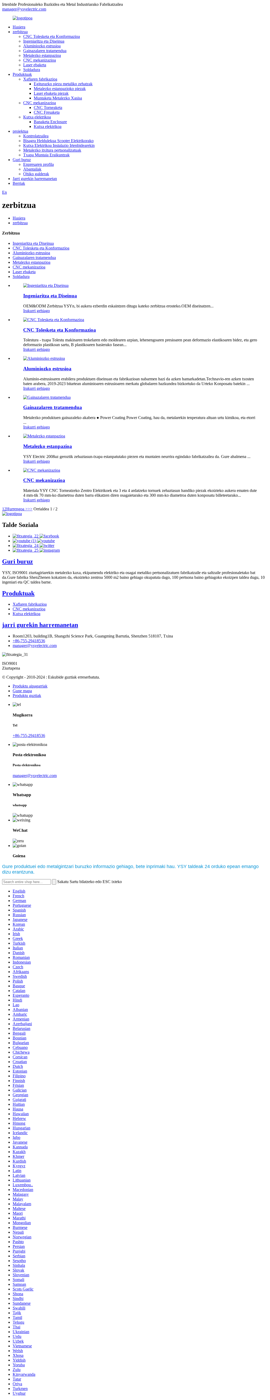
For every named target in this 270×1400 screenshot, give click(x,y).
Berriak (19, 183)
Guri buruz (22, 159)
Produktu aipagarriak (30, 686)
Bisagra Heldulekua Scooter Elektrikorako (58, 140)
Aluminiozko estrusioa (42, 46)
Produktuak (22, 74)
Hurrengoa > (17, 509)
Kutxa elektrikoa (37, 117)
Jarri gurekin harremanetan (35, 178)
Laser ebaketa (34, 65)
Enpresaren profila (38, 164)
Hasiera (19, 27)
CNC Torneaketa (48, 107)
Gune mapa (22, 691)
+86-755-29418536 (29, 641)
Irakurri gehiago (36, 310)
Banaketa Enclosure (50, 121)
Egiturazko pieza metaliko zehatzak (63, 84)
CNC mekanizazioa (39, 60)
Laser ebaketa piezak (51, 93)
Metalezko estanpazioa (42, 55)
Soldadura (31, 69)
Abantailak (32, 169)
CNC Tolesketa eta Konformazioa (51, 36)
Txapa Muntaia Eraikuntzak (46, 155)
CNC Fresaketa (47, 112)
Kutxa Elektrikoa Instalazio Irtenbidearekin (59, 145)
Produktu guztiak (27, 695)
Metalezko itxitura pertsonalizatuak (52, 150)
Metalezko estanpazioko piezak (60, 88)
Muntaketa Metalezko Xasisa (58, 98)
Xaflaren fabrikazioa (40, 79)
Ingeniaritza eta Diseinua (43, 41)
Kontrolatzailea (36, 136)
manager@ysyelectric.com (24, 9)
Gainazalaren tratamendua (44, 50)
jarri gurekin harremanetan (40, 624)
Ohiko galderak (36, 174)
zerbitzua (20, 31)
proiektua (20, 131)
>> (30, 509)
